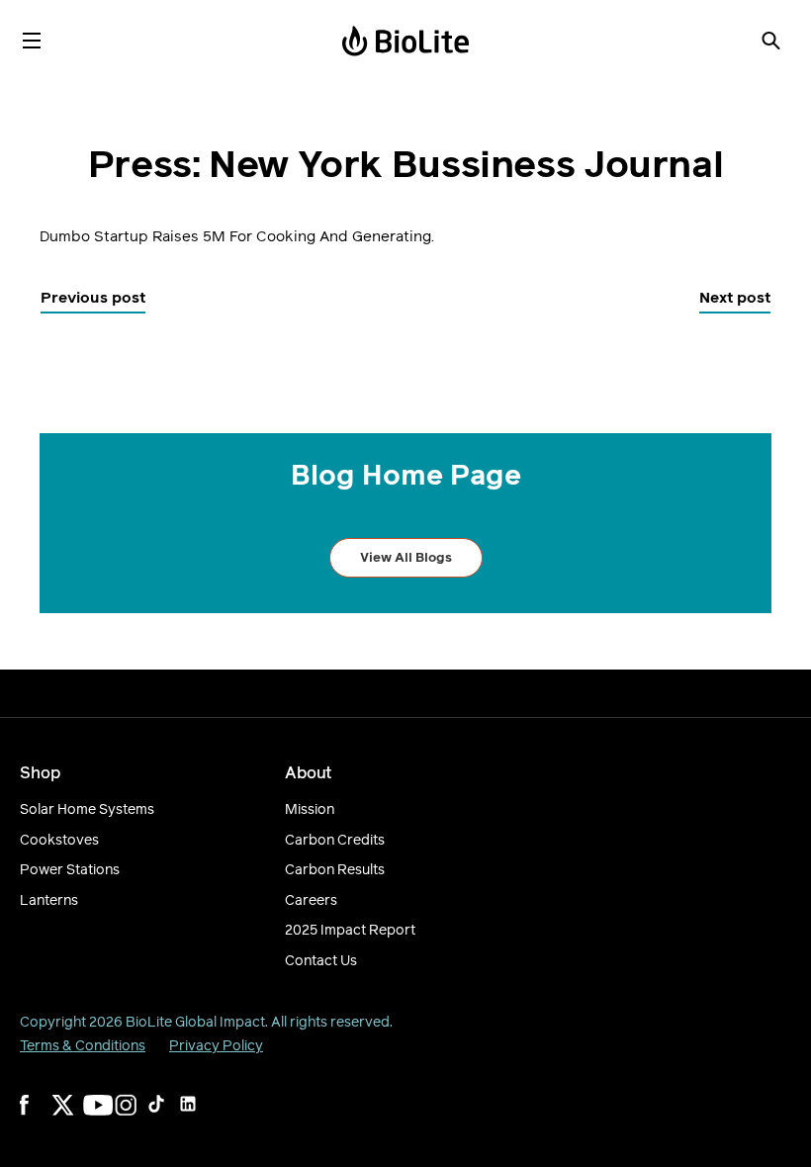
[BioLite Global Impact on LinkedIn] (201, 1117)
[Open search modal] (770, 40)
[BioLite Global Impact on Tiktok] (170, 1117)
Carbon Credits (335, 841)
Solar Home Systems (87, 810)
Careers (311, 901)
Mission (309, 810)
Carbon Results (335, 870)
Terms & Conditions (82, 1045)
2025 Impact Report (350, 931)
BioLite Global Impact (195, 1022)
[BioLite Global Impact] (405, 41)
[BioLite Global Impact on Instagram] (138, 1117)
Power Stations (70, 870)
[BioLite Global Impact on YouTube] (107, 1117)
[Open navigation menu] (31, 40)
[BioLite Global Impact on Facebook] (43, 1117)
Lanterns (49, 901)
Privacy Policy (216, 1045)
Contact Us (321, 961)
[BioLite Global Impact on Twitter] (75, 1117)
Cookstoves (59, 841)
